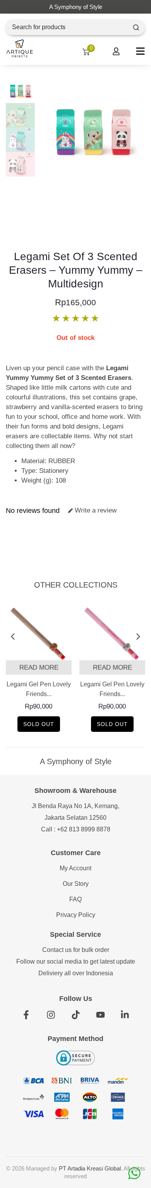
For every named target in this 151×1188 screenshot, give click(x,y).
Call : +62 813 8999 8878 (75, 829)
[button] (12, 637)
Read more (38, 667)
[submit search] (136, 27)
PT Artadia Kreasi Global (90, 1168)
